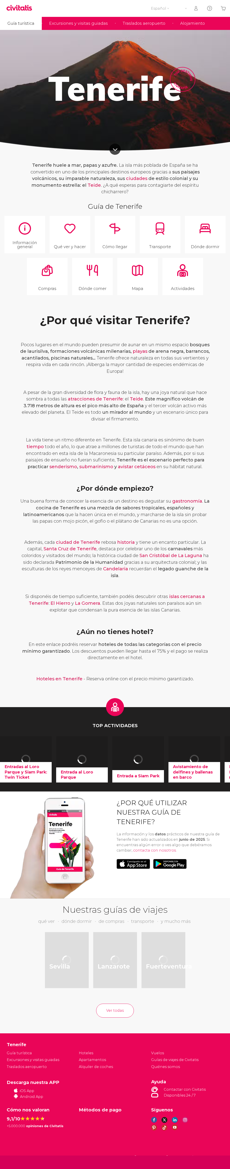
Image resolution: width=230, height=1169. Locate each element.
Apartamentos (92, 1060)
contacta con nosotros (154, 850)
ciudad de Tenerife (78, 542)
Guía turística (20, 23)
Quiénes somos (165, 1067)
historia (126, 542)
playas (140, 351)
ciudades (136, 178)
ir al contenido (115, 149)
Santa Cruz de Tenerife (70, 548)
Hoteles (86, 1053)
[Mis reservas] (196, 8)
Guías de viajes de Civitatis (175, 1060)
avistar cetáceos (136, 466)
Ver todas (115, 1010)
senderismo (63, 466)
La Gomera (87, 603)
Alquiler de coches (96, 1067)
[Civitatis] (15, 1162)
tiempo (35, 446)
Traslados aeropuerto (144, 23)
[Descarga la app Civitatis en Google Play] (170, 864)
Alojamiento (192, 23)
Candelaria (115, 568)
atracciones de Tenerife (95, 399)
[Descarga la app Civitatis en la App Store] (133, 864)
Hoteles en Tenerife (59, 678)
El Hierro (60, 603)
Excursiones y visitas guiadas (78, 23)
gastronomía (187, 501)
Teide (94, 185)
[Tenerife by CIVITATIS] (21, 8)
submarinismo (96, 466)
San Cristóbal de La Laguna (170, 555)
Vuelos (157, 1053)
